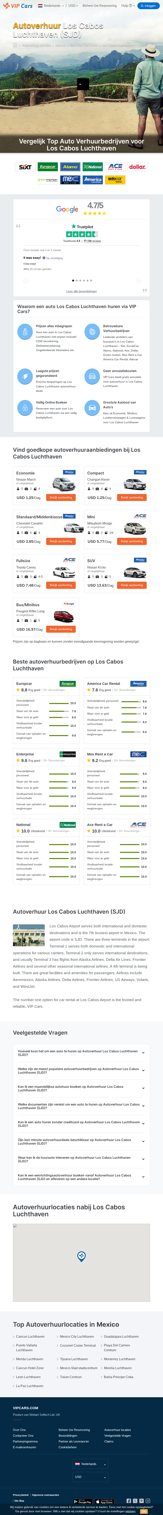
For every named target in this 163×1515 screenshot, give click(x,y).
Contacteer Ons (23, 1435)
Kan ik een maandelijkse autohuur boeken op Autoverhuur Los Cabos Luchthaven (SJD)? (70, 1088)
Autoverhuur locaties (117, 1430)
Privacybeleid (20, 1495)
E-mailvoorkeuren (24, 1447)
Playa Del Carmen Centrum (117, 1348)
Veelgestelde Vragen (117, 1435)
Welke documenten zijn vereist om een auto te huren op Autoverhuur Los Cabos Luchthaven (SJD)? (79, 1106)
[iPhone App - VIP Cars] (104, 1502)
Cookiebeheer (68, 1447)
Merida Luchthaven (29, 1359)
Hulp (125, 5)
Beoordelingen (68, 1435)
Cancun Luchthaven (30, 1336)
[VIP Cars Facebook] (129, 1502)
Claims (109, 1441)
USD (72, 5)
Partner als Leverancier (74, 1441)
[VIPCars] (15, 45)
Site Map (19, 1500)
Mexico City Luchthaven (77, 1336)
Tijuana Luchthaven (74, 1359)
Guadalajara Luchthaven (121, 1336)
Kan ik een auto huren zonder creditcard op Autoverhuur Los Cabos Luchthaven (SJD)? (79, 1124)
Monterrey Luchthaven (119, 1359)
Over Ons (19, 1430)
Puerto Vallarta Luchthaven (26, 1348)
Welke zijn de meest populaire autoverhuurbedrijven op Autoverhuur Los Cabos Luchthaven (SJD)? (78, 1070)
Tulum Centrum (71, 1377)
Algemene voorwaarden (45, 1495)
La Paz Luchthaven (29, 1386)
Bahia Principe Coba (118, 1377)
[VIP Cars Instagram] (148, 1502)
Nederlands (52, 5)
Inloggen (150, 5)
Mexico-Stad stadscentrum (78, 1368)
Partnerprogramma (25, 1441)
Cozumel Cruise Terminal (78, 1345)
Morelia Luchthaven (118, 1368)
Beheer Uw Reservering (100, 5)
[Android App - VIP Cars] (82, 1502)
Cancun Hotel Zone (30, 1368)
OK (144, 1511)
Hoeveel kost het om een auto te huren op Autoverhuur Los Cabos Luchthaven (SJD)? (78, 1053)
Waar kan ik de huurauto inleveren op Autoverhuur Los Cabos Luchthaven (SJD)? (74, 1159)
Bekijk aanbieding (61, 497)
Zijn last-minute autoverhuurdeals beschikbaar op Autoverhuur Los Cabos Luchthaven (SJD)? (74, 1141)
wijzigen (130, 1511)
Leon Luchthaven (28, 1377)
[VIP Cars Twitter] (135, 1502)
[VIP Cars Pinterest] (141, 1502)
